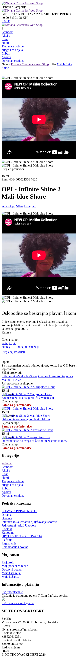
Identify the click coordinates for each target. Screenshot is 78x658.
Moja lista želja (11, 573)
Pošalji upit (9, 343)
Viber (19, 206)
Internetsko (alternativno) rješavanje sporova (29, 522)
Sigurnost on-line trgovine (18, 603)
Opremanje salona (13, 60)
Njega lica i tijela (12, 50)
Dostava (7, 518)
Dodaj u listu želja (28, 346)
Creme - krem (47, 376)
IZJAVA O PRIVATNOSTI (19, 511)
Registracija (9, 543)
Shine (14, 376)
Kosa (5, 39)
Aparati (6, 57)
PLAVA (16, 379)
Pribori (6, 53)
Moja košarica (10, 576)
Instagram (30, 206)
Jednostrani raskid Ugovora (19, 525)
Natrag (6, 64)
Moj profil (8, 562)
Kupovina (8, 532)
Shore (33, 376)
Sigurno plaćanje (12, 592)
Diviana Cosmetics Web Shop (30, 64)
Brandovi (7, 32)
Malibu (6, 379)
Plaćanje (7, 539)
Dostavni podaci (12, 569)
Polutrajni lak (64, 376)
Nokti (5, 42)
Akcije (6, 35)
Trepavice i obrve (13, 46)
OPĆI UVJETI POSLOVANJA (22, 536)
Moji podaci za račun (15, 566)
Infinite (6, 376)
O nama (7, 514)
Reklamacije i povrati (15, 547)
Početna (7, 463)
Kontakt (7, 529)
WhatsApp (8, 206)
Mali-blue (24, 376)
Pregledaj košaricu (13, 352)
